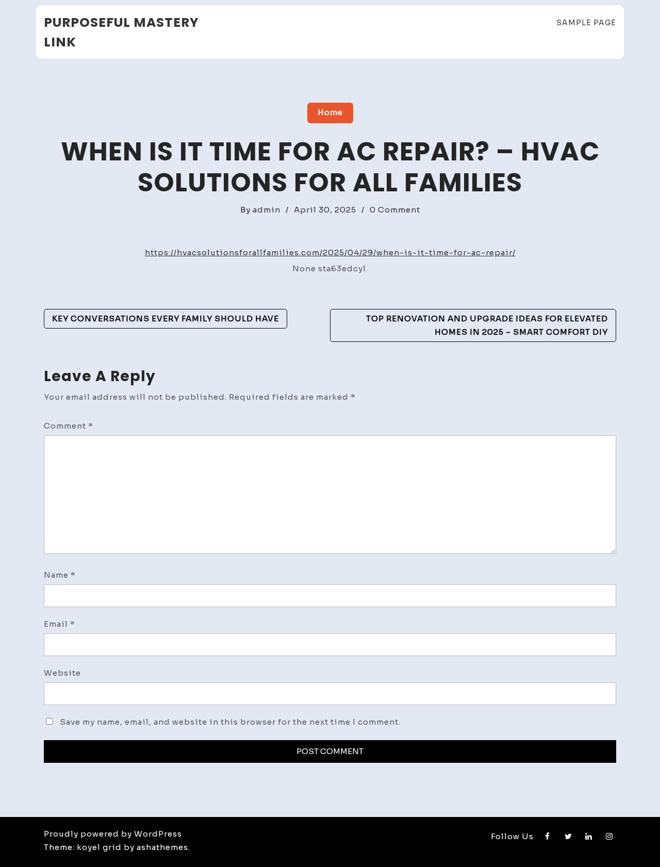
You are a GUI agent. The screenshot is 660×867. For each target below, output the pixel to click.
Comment (68, 426)
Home (330, 112)
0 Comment (395, 210)
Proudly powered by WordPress (113, 834)
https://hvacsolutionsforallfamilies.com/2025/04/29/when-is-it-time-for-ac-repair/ (330, 252)
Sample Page (586, 22)
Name (60, 575)
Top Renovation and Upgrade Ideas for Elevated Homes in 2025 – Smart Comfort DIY (487, 325)
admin (266, 210)
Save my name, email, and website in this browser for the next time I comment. (230, 722)
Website (62, 673)
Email (59, 624)
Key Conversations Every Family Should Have (165, 318)
